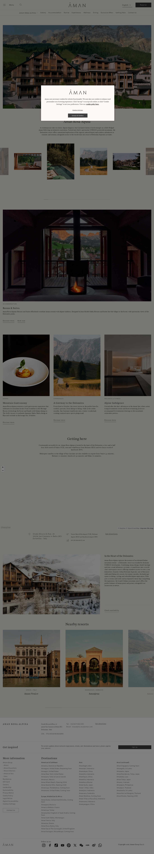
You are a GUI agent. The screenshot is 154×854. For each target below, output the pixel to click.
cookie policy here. (92, 104)
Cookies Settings (77, 110)
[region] (77, 103)
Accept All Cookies (78, 115)
